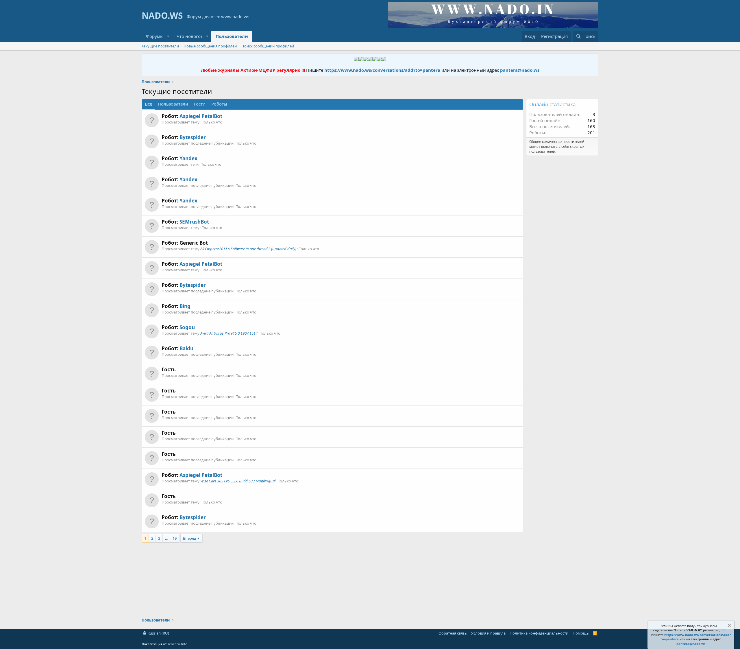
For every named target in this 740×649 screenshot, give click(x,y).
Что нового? (190, 36)
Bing (185, 306)
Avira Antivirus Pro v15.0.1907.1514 (229, 333)
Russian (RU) (158, 633)
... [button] (166, 538)
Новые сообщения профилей (210, 46)
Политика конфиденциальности (539, 633)
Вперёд (189, 538)
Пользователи (232, 36)
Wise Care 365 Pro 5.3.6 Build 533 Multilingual (237, 481)
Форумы (155, 36)
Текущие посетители (160, 46)
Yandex (188, 158)
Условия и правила (488, 633)
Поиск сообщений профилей (267, 46)
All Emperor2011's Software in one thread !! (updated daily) (248, 248)
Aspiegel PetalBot (201, 116)
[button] (168, 36)
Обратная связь (453, 633)
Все (148, 104)
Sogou (187, 327)
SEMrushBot (194, 221)
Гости (200, 104)
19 (175, 538)
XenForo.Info (177, 644)
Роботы (219, 104)
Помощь (581, 633)
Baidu (186, 348)
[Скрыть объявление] (729, 626)
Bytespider (193, 137)
